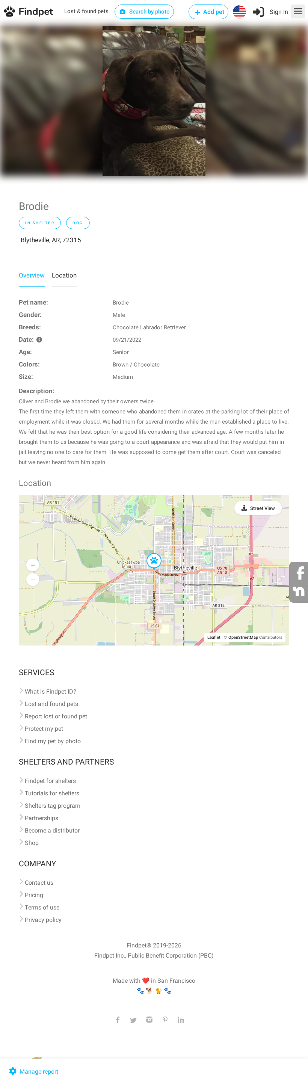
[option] (154, 101)
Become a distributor (52, 830)
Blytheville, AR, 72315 (51, 240)
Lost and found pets (51, 703)
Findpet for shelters (50, 780)
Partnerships (41, 818)
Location (64, 275)
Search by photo (149, 11)
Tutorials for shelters (52, 793)
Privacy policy (43, 919)
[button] (148, 553)
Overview (32, 275)
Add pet (213, 11)
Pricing (34, 895)
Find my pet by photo (53, 741)
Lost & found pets (86, 11)
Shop (32, 842)
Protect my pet (44, 728)
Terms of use (42, 907)
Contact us (39, 882)
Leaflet (213, 637)
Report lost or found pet (56, 716)
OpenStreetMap (243, 637)
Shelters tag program (52, 805)
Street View (262, 508)
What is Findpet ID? (50, 691)
